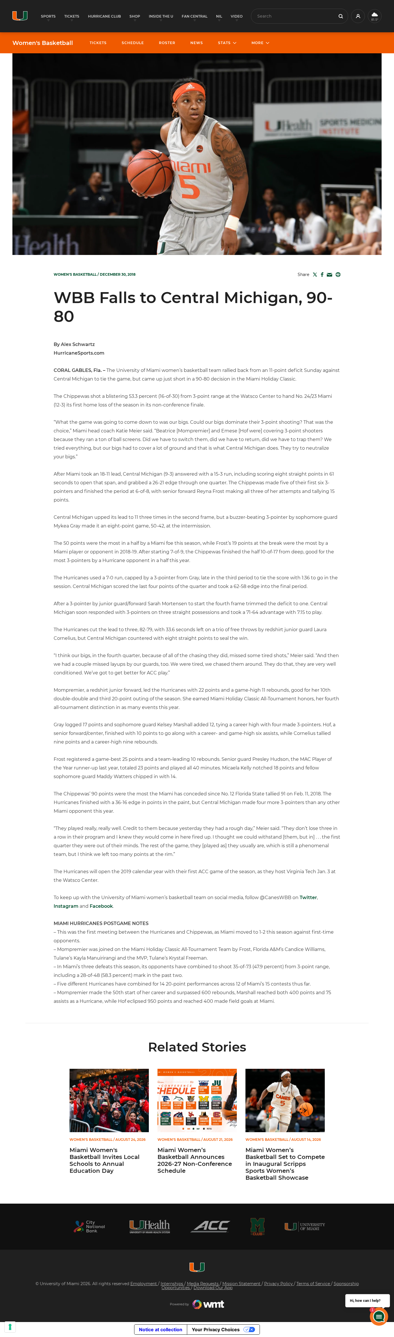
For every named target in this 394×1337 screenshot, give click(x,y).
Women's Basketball (42, 43)
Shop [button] (135, 16)
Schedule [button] (133, 43)
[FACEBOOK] (320, 274)
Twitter (308, 897)
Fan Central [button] (194, 16)
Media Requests (203, 1283)
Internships (172, 1283)
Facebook (101, 906)
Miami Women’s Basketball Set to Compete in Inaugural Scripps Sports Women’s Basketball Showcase (285, 1164)
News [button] (196, 43)
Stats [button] (224, 43)
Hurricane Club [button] (104, 16)
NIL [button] (219, 16)
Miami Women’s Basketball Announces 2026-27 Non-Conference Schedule (194, 1160)
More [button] (258, 43)
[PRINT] (336, 274)
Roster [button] (167, 43)
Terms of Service (314, 1283)
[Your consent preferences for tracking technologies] (10, 1326)
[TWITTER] (313, 274)
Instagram (66, 906)
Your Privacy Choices (216, 1329)
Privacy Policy (279, 1283)
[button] (358, 16)
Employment (144, 1283)
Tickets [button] (71, 16)
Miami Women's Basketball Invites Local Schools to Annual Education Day (105, 1160)
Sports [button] (48, 16)
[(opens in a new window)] (89, 1226)
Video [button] (237, 16)
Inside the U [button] (161, 16)
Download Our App (213, 1287)
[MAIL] (328, 275)
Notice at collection (160, 1329)
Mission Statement (242, 1283)
